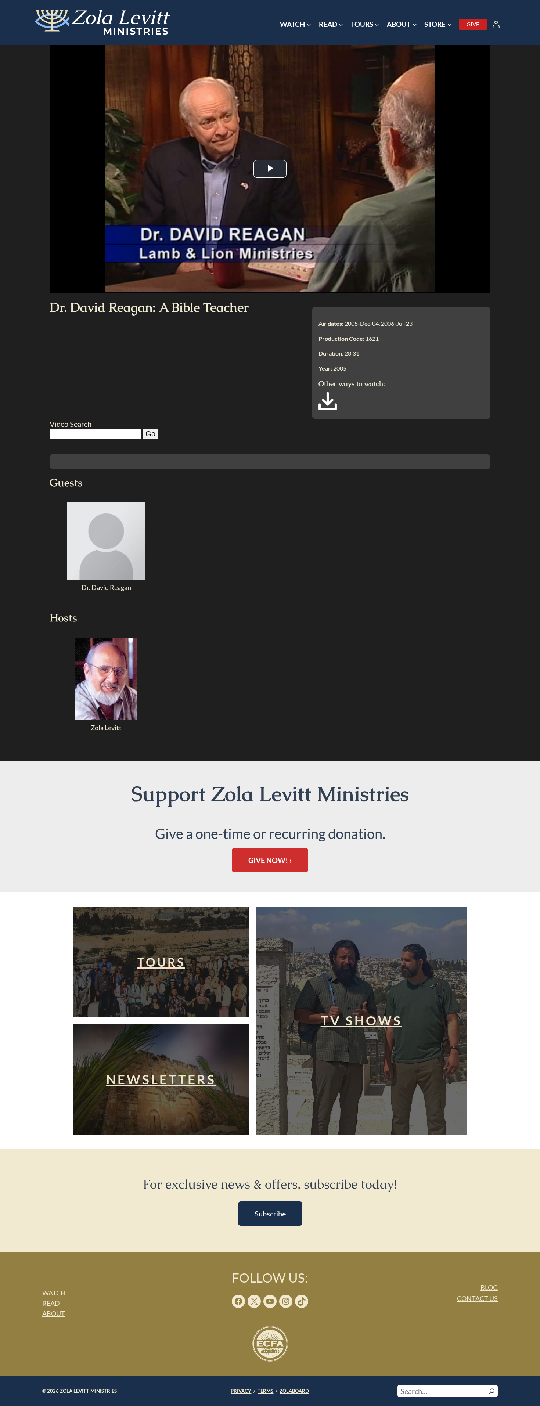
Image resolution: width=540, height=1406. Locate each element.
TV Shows (361, 1020)
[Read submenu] (341, 24)
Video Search (70, 423)
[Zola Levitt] (106, 718)
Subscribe (270, 1213)
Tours (161, 962)
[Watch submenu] (309, 24)
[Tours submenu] (377, 24)
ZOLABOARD (294, 1391)
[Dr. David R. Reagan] (106, 577)
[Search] (491, 1391)
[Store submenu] (449, 24)
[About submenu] (415, 24)
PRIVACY (241, 1391)
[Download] (327, 408)
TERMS (265, 1391)
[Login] (496, 24)
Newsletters (161, 1079)
